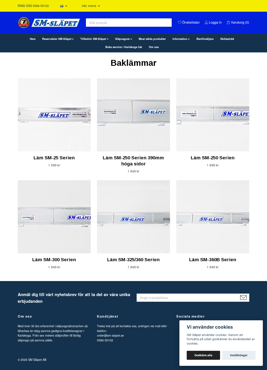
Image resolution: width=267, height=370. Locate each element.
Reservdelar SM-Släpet (56, 60)
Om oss (154, 68)
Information (180, 60)
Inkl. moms (89, 6)
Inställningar (239, 355)
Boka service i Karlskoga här (123, 68)
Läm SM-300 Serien (54, 281)
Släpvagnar (122, 60)
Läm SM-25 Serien (54, 179)
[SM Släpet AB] (91, 30)
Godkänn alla (203, 355)
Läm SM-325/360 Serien (133, 281)
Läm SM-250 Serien (212, 179)
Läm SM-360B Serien (212, 281)
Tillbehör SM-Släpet (93, 60)
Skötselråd (227, 60)
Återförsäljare (205, 60)
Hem (32, 60)
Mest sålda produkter (152, 60)
